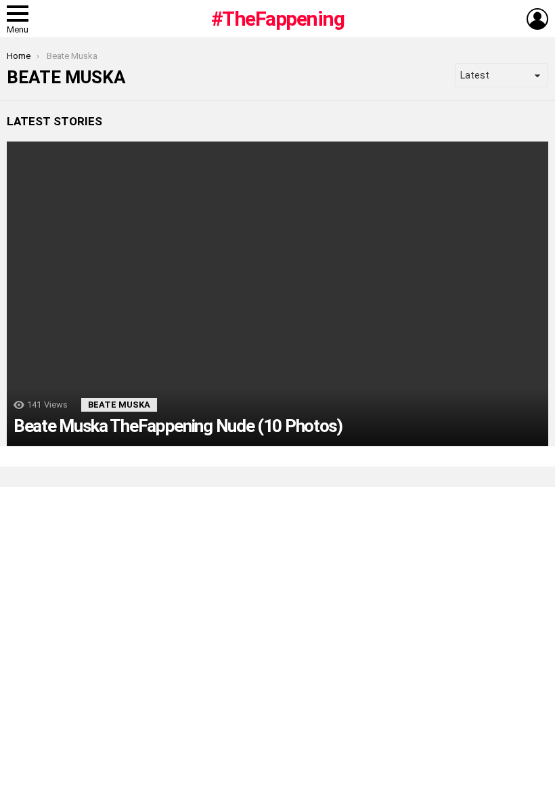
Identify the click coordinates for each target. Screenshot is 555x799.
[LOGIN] (537, 19)
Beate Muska (119, 405)
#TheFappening (278, 18)
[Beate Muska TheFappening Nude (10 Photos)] (277, 294)
